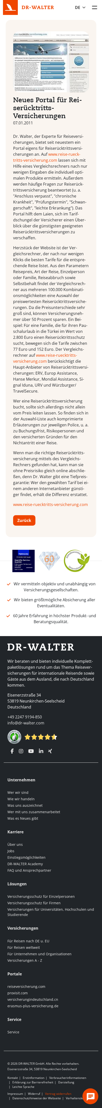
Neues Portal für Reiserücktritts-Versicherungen (47, 108)
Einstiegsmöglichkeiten (26, 857)
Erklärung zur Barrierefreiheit (32, 1082)
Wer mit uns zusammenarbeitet (33, 811)
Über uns (15, 844)
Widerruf (34, 1094)
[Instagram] (21, 751)
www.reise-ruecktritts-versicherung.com (50, 504)
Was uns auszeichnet (25, 805)
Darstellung (66, 1082)
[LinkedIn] (41, 751)
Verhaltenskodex (77, 1098)
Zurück (24, 520)
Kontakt (12, 1078)
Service (13, 1032)
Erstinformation (33, 1078)
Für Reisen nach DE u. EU (28, 941)
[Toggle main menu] (94, 7)
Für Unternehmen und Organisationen (39, 954)
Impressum (15, 1094)
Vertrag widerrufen (58, 1094)
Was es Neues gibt (22, 818)
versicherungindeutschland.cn (32, 999)
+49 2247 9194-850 (24, 717)
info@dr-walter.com (25, 723)
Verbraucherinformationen (67, 1078)
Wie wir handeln (21, 799)
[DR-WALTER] (38, 7)
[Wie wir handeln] (77, 560)
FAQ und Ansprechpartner (29, 870)
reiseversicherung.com (26, 986)
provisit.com (17, 993)
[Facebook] (12, 751)
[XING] (50, 751)
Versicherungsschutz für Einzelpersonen (41, 896)
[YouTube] (31, 751)
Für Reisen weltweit (23, 947)
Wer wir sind (17, 792)
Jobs (10, 851)
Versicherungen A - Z (24, 960)
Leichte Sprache (23, 1087)
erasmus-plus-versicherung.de (32, 1006)
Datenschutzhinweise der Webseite (36, 1098)
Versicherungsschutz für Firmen (34, 903)
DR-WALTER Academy (25, 863)
